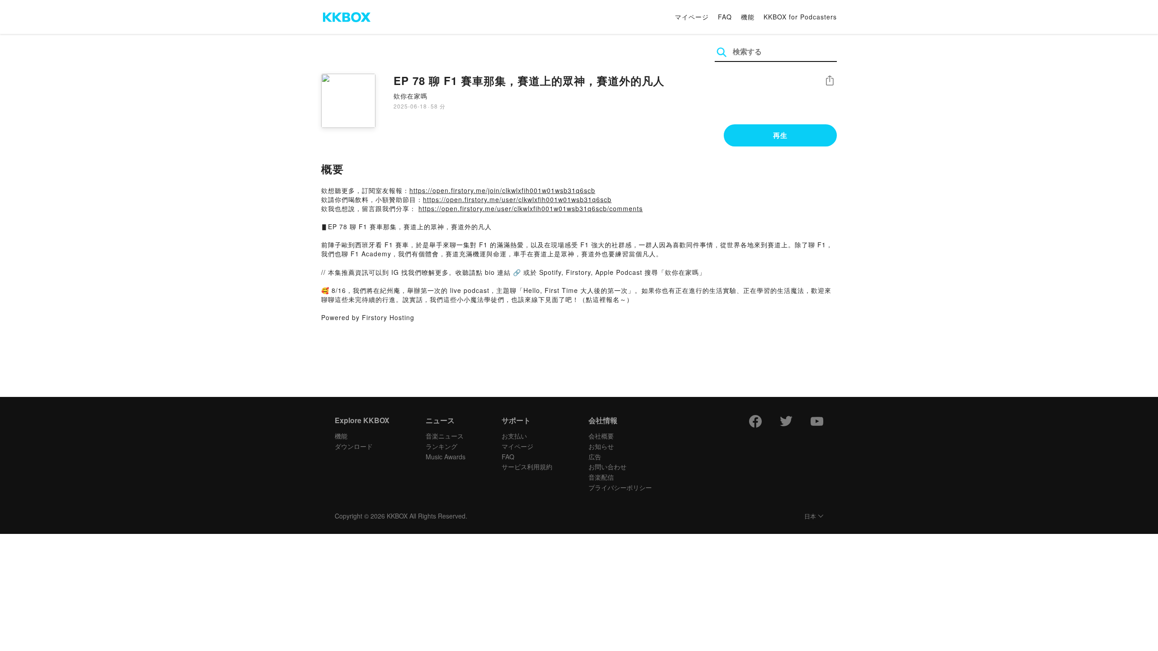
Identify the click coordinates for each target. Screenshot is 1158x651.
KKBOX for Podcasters (800, 16)
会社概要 (601, 435)
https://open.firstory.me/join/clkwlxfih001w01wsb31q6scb (502, 190)
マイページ (692, 16)
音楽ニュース (445, 435)
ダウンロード (354, 446)
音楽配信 (601, 476)
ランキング (441, 446)
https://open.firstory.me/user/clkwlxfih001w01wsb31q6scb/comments (530, 208)
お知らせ (601, 446)
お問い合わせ (607, 466)
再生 (780, 135)
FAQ (725, 16)
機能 (748, 16)
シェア (829, 80)
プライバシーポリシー (620, 487)
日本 (810, 516)
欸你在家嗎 (410, 95)
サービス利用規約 (527, 466)
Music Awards (445, 456)
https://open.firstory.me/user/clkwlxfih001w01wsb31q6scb (517, 199)
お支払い (514, 435)
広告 (594, 456)
